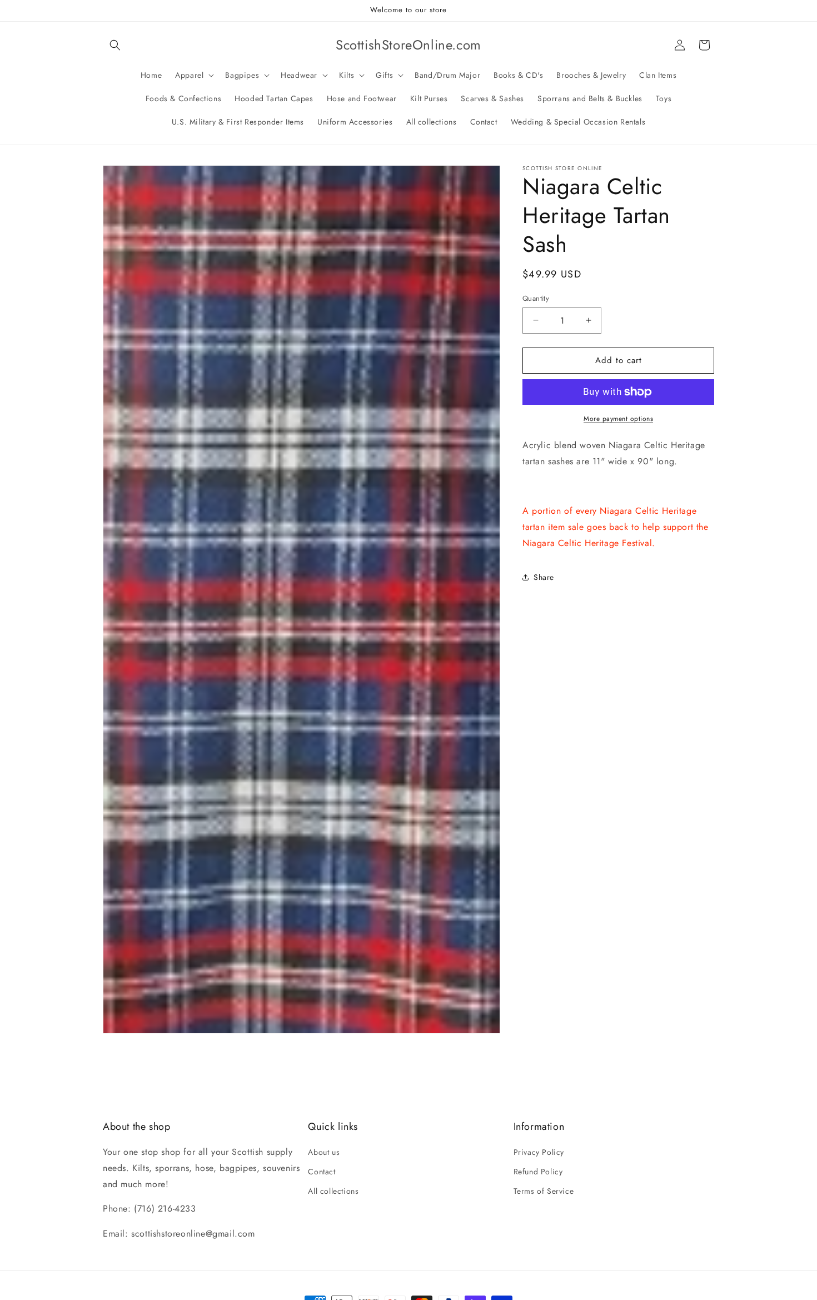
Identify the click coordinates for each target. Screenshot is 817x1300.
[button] (115, 45)
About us (324, 1152)
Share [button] (544, 577)
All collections (333, 1191)
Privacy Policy (539, 1152)
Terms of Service (544, 1191)
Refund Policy (538, 1171)
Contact (321, 1171)
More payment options (618, 419)
